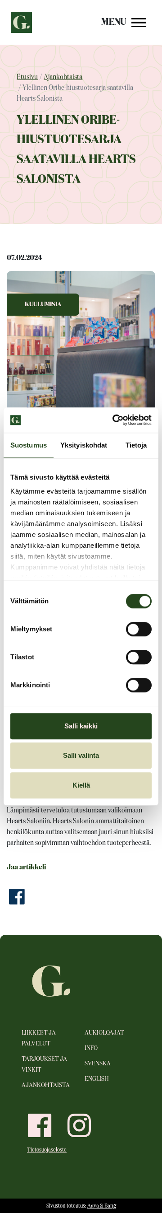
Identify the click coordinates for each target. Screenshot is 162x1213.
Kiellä (81, 785)
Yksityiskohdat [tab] (83, 445)
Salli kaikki (81, 726)
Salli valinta (81, 755)
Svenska (98, 1063)
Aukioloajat (104, 1033)
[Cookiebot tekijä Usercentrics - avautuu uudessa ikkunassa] (114, 420)
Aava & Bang (101, 1206)
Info (91, 1048)
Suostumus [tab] (28, 445)
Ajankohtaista (63, 77)
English (97, 1079)
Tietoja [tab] (136, 445)
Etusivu (27, 77)
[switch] (139, 629)
